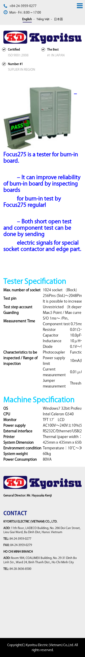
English (27, 19)
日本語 (58, 19)
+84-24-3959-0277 (22, 5)
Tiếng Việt (42, 19)
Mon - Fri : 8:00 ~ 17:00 (25, 12)
